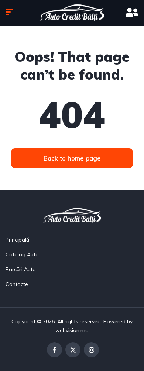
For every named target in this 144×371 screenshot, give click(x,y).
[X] (72, 349)
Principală (17, 239)
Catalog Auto (22, 254)
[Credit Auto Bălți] (72, 13)
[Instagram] (91, 349)
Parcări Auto (21, 269)
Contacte (17, 284)
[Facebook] (54, 349)
